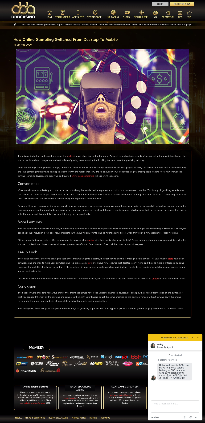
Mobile (18, 417)
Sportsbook (94, 17)
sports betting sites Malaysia (32, 403)
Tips (180, 17)
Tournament (62, 17)
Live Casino (112, 17)
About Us (105, 417)
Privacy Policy (79, 417)
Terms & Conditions (35, 417)
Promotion (168, 17)
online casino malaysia (82, 175)
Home (49, 17)
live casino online (70, 398)
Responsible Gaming (58, 417)
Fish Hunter (141, 17)
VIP (189, 17)
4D (155, 17)
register (90, 240)
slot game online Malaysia (121, 395)
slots (170, 258)
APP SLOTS (78, 17)
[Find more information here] (175, 377)
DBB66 (155, 278)
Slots (126, 17)
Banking (93, 417)
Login (160, 3)
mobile (70, 155)
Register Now (182, 3)
